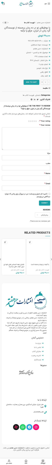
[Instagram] (36, 427)
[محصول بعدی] (3, 23)
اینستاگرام (37, 359)
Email (47, 183)
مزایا (48, 153)
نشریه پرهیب (36, 355)
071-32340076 (38, 412)
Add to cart (31, 82)
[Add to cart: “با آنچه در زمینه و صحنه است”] (30, 242)
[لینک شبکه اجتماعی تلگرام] (31, 99)
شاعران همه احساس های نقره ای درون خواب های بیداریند (14, 265)
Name (47, 173)
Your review (44, 125)
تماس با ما (37, 347)
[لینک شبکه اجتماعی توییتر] (37, 99)
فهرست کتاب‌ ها (29, 22)
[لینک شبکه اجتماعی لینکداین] (34, 99)
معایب (48, 163)
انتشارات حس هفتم (43, 22)
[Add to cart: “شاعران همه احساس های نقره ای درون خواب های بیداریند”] (5, 242)
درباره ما (38, 343)
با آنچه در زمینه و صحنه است (40, 264)
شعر (37, 270)
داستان (37, 95)
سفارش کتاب (36, 351)
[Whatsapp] (23, 427)
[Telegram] (29, 427)
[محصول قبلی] (8, 23)
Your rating (45, 121)
